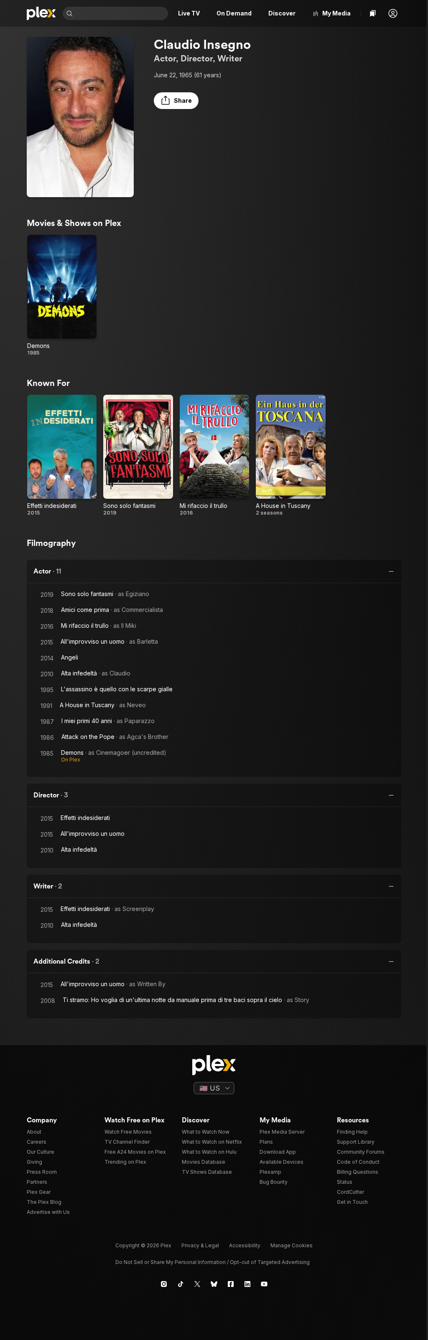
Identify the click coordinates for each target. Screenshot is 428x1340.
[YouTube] (264, 1284)
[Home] (41, 13)
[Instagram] (163, 1284)
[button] (393, 13)
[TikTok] (180, 1284)
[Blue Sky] (214, 1284)
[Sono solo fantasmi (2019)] (138, 456)
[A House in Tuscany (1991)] (290, 456)
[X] (197, 1284)
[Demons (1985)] (62, 296)
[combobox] (121, 13)
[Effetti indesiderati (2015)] (62, 456)
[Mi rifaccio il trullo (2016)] (214, 456)
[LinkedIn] (247, 1284)
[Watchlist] (372, 13)
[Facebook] (230, 1284)
